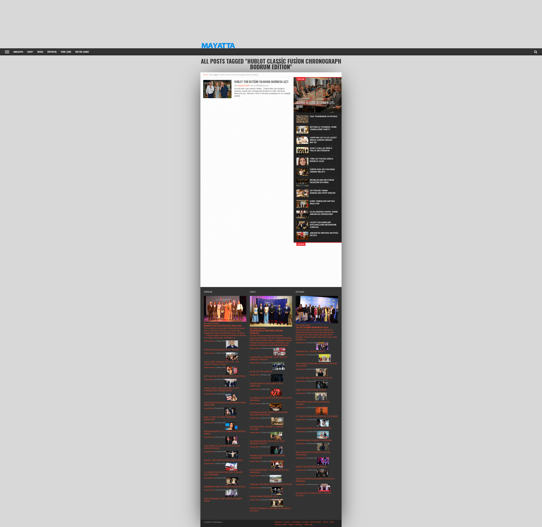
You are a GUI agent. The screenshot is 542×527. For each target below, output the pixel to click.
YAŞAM (290, 524)
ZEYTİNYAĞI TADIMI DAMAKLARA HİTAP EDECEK (323, 192)
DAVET (30, 51)
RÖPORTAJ (51, 51)
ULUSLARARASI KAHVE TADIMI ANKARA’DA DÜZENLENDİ (324, 213)
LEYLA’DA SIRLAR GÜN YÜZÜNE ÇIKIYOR (314, 378)
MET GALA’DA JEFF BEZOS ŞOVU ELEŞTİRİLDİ (225, 376)
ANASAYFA (18, 51)
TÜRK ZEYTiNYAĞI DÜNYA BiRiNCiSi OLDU (321, 160)
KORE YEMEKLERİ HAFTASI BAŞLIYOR (322, 202)
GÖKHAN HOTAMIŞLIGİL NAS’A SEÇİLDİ (221, 350)
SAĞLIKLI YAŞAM (281, 524)
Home (205, 75)
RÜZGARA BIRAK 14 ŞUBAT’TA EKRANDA (314, 440)
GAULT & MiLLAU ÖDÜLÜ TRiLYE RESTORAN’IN (321, 149)
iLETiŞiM (305, 522)
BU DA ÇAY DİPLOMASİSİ (261, 371)
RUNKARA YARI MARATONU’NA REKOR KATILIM (271, 484)
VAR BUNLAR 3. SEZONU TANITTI (310, 351)
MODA (40, 51)
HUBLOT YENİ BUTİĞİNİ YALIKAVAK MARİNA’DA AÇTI (261, 81)
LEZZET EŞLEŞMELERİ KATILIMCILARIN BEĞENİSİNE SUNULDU (323, 224)
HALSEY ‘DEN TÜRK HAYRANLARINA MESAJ (223, 460)
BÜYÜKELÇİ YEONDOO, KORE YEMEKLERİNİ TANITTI (323, 128)
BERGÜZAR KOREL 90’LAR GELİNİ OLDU (313, 428)
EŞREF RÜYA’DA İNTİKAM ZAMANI (311, 390)
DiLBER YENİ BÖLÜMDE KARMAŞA (311, 467)
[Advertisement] (84, 20)
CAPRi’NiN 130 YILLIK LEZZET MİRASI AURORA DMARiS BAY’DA (323, 140)
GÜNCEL (287, 522)
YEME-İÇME (66, 51)
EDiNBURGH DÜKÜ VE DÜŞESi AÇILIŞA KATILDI (225, 487)
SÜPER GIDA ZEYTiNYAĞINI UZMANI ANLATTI (322, 170)
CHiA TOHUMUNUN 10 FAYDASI (323, 116)
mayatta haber (243, 85)
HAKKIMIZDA (296, 522)
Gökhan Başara (209, 341)
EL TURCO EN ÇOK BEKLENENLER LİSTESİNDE (317, 416)
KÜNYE (325, 522)
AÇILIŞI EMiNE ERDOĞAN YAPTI (264, 496)
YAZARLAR (299, 524)
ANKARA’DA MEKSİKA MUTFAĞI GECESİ (324, 234)
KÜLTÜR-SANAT (82, 51)
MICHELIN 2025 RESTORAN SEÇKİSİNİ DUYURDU (322, 181)
